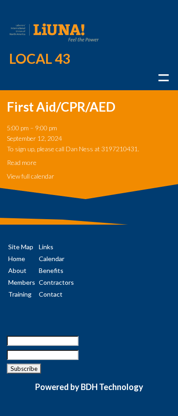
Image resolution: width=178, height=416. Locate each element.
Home (16, 258)
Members (21, 282)
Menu (163, 77)
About (17, 270)
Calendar (51, 258)
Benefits (51, 270)
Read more (22, 162)
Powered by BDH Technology (89, 387)
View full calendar (30, 176)
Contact (51, 294)
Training (19, 294)
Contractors (56, 282)
